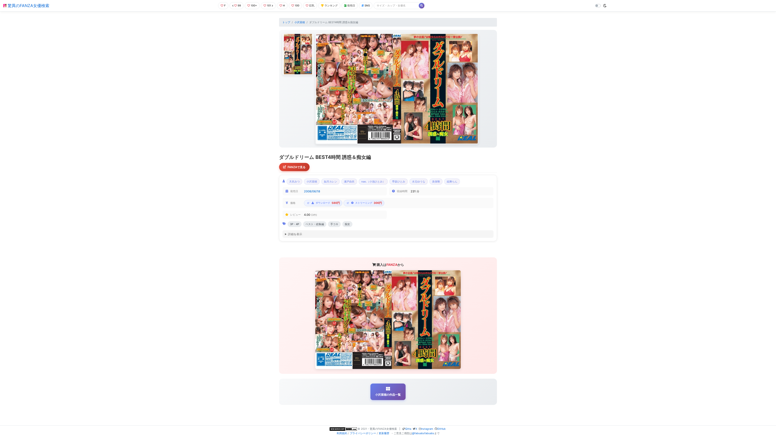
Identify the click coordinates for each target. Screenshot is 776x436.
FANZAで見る (297, 167)
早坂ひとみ (398, 181)
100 (297, 5)
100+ (254, 5)
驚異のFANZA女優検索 (27, 5)
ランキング (331, 5)
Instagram (427, 428)
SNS (367, 5)
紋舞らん (452, 181)
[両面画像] (397, 88)
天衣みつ (294, 181)
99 (239, 5)
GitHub (441, 428)
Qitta (408, 428)
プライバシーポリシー (363, 433)
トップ (286, 22)
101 (269, 5)
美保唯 (436, 181)
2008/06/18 (312, 191)
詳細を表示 (295, 234)
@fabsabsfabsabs (423, 433)
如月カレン (330, 181)
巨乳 (311, 5)
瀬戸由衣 (349, 181)
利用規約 (342, 433)
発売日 (351, 5)
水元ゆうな (418, 181)
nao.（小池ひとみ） (373, 181)
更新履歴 (384, 433)
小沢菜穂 (299, 22)
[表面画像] (298, 54)
